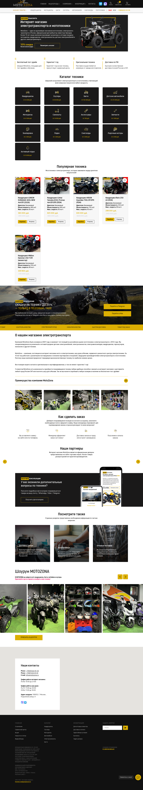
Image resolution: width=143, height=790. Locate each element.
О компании (18, 742)
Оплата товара (64, 563)
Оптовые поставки (104, 561)
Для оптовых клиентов (80, 742)
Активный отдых (28, 152)
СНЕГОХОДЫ (89, 10)
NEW (114, 10)
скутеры (66, 10)
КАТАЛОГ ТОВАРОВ (19, 10)
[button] (34, 515)
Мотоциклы (27, 115)
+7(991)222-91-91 (32, 689)
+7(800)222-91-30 (124, 10)
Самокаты (57, 115)
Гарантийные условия (80, 748)
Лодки (57, 133)
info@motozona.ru (32, 691)
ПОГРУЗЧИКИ (100, 10)
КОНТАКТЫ (91, 4)
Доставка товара (26, 561)
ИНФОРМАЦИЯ (80, 4)
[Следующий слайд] (138, 469)
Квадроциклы (27, 96)
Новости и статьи (20, 751)
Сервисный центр (20, 745)
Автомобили (48, 751)
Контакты (76, 751)
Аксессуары (86, 115)
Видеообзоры (19, 754)
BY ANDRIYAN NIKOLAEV (108, 764)
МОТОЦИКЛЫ (48, 10)
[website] (22, 718)
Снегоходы (86, 133)
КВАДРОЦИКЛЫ (36, 10)
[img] (101, 31)
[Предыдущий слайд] (5, 469)
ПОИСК (111, 4)
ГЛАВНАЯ (43, 4)
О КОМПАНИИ (67, 4)
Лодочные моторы (115, 133)
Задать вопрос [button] (78, 754)
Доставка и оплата (79, 745)
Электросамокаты (50, 754)
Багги (86, 96)
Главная (18, 739)
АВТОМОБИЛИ (77, 10)
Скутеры (57, 96)
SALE (110, 10)
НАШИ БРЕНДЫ (53, 4)
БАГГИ (58, 10)
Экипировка (28, 133)
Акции (17, 748)
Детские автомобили (115, 96)
